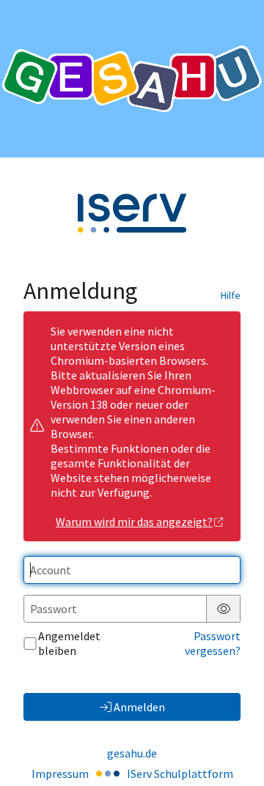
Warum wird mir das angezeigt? (134, 521)
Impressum (60, 773)
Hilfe (231, 295)
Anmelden (139, 707)
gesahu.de (132, 753)
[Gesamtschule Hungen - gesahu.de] (132, 78)
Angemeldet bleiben (69, 643)
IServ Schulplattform (180, 773)
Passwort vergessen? (213, 643)
